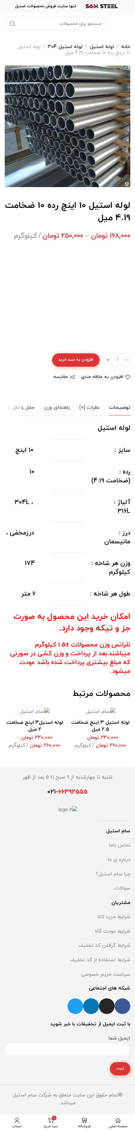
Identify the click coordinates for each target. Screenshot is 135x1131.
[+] (108, 360)
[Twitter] (75, 1006)
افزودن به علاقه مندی (102, 377)
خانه (125, 46)
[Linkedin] (91, 1006)
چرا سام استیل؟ (113, 874)
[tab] (119, 407)
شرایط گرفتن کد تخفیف (104, 945)
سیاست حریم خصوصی (105, 974)
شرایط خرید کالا (113, 916)
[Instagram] (107, 1006)
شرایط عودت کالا (112, 931)
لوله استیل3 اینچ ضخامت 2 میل (34, 726)
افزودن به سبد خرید (75, 360)
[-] (126, 360)
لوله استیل (102, 46)
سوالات (122, 888)
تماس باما (119, 845)
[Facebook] (122, 1006)
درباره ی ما (119, 859)
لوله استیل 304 (65, 46)
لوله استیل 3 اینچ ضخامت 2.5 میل (100, 726)
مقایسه (60, 377)
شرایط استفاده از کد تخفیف (100, 959)
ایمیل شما (119, 1038)
